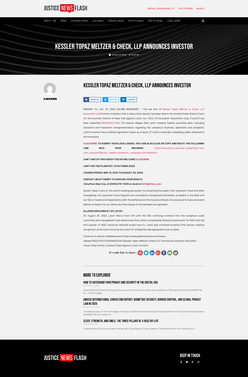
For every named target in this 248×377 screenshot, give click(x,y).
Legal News (174, 21)
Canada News (116, 21)
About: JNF (50, 21)
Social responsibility (161, 8)
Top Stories (185, 8)
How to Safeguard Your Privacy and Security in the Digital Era (120, 282)
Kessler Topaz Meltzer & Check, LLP (183, 109)
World (200, 8)
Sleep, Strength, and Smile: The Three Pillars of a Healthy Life (120, 321)
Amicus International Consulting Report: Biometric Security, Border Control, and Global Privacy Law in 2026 (142, 301)
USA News (98, 21)
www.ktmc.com (92, 113)
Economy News (79, 21)
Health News (155, 21)
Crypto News (136, 21)
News (64, 21)
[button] (203, 20)
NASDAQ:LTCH (110, 123)
